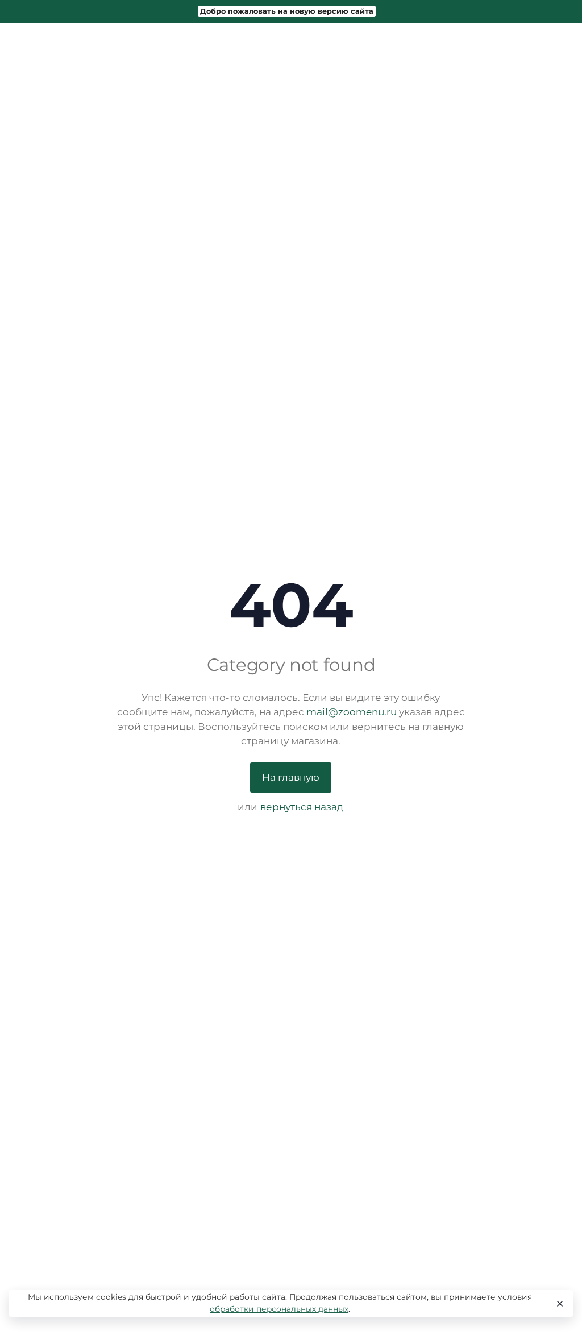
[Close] (559, 1304)
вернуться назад (301, 806)
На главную (290, 777)
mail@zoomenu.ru (351, 712)
